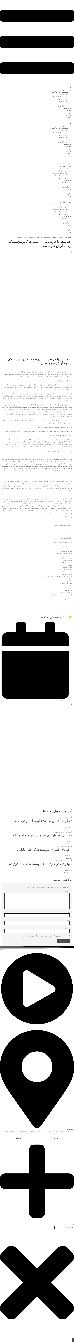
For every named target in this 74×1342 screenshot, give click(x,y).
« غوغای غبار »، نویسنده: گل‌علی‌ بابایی (44, 849)
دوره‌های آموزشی (63, 106)
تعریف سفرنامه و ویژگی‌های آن (59, 92)
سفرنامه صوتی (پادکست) (60, 96)
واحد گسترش (67, 110)
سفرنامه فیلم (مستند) (61, 99)
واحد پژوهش (67, 108)
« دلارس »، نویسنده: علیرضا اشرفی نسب (42, 821)
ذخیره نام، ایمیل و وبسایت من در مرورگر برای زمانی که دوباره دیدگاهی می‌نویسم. (44, 936)
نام (68, 912)
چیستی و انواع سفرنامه (64, 90)
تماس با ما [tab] (19, 1138)
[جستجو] (73, 1340)
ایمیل (68, 920)
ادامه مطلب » (68, 829)
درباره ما (68, 115)
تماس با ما (68, 117)
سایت (65, 599)
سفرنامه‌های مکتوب (62, 94)
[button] (73, 1135)
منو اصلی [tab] (55, 1138)
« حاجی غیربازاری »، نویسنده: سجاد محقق (42, 835)
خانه (70, 87)
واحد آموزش (67, 103)
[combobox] (64, 1227)
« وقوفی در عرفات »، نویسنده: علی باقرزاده (40, 864)
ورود (69, 119)
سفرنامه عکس (63, 101)
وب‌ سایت (67, 928)
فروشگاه (68, 113)
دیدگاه (67, 891)
